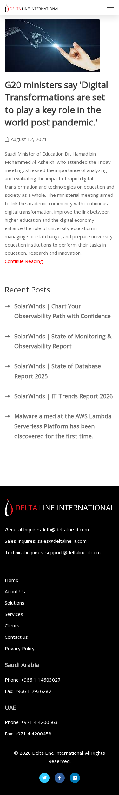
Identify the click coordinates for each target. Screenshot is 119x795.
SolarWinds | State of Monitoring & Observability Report (62, 341)
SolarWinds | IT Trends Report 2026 (63, 396)
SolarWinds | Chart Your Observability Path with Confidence (62, 311)
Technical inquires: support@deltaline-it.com (53, 552)
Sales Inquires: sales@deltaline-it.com (46, 541)
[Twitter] (44, 778)
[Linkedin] (75, 778)
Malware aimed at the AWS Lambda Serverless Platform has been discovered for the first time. (62, 426)
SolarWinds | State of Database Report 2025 (57, 371)
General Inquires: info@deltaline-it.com (47, 529)
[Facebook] (60, 778)
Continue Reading (24, 261)
